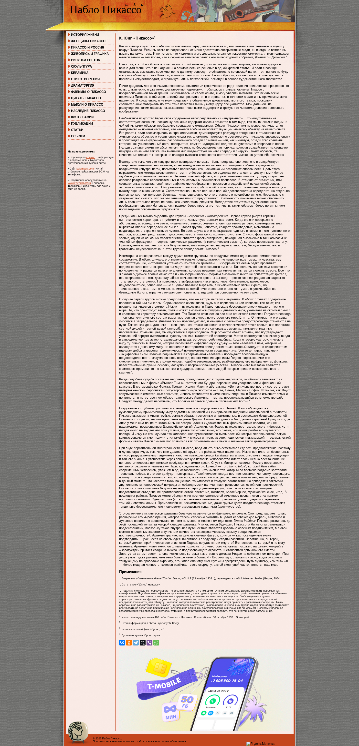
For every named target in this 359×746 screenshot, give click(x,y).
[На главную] (126, 5)
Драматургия (82, 85)
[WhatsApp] (156, 642)
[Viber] (149, 642)
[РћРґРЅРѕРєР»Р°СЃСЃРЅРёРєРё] (129, 642)
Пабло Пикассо (106, 9)
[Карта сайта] (135, 5)
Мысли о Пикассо (87, 104)
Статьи (77, 130)
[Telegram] (136, 642)
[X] (143, 642)
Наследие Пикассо (88, 111)
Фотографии (82, 117)
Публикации (82, 123)
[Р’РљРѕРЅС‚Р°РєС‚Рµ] (122, 642)
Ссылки (78, 136)
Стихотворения (85, 79)
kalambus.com (85, 168)
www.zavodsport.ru (79, 182)
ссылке (90, 157)
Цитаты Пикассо (86, 98)
